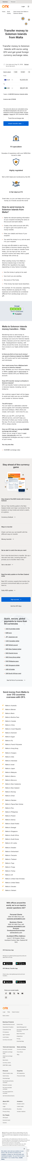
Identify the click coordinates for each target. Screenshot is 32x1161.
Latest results (20, 1106)
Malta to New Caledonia (13, 784)
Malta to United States (12, 882)
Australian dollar (13, 629)
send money (22, 371)
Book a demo (6, 1015)
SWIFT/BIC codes (7, 1065)
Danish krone (12, 653)
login (7, 227)
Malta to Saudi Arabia (12, 823)
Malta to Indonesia (11, 761)
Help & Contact (15, 1012)
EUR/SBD (26, 429)
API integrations (21, 1073)
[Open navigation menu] (28, 6)
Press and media (21, 1075)
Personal (13, 1)
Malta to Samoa (10, 820)
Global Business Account (9, 1024)
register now (12, 371)
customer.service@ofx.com (16, 919)
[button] (15, 72)
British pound (12, 645)
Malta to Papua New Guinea (14, 804)
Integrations (19, 1036)
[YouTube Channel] (22, 993)
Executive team (6, 1120)
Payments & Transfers (8, 1027)
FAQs (8, 1012)
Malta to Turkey (10, 871)
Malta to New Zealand (12, 788)
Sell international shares (8, 1095)
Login (23, 6)
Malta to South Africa (12, 835)
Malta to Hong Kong (11, 748)
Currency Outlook (21, 1049)
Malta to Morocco (11, 780)
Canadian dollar (12, 641)
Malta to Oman (10, 796)
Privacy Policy (6, 1111)
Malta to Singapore (11, 831)
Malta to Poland (10, 816)
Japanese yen (12, 637)
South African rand (13, 673)
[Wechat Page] (18, 993)
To (4, 84)
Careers (5, 1122)
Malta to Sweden (10, 847)
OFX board (5, 1117)
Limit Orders (6, 1037)
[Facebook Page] (6, 993)
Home (3, 11)
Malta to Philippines (11, 812)
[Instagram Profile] (6, 997)
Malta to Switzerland (11, 851)
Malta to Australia (10, 705)
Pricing (18, 1038)
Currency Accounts (7, 1039)
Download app (6, 1078)
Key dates (19, 1109)
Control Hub (20, 1024)
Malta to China (10, 725)
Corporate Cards (7, 1029)
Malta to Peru (9, 808)
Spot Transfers (6, 1034)
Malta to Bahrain (10, 709)
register (5, 114)
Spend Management (21, 1027)
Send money (6, 1075)
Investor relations (21, 1111)
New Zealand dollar (13, 649)
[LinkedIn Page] (10, 993)
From (4, 75)
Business (5, 1)
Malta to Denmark (11, 733)
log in (11, 114)
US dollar (10, 669)
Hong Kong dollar (13, 657)
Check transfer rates (8, 1073)
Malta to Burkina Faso (12, 717)
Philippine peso (12, 661)
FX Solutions (6, 1032)
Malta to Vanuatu (10, 886)
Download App (20, 1041)
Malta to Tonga (10, 867)
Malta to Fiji (9, 740)
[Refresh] (4, 64)
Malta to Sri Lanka (11, 843)
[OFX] (5, 6)
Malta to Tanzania (11, 855)
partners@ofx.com (16, 932)
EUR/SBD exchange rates (12, 450)
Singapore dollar (13, 665)
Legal (4, 1106)
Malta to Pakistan (10, 800)
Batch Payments (21, 1033)
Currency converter (7, 1049)
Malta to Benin (9, 713)
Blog (18, 1054)
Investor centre (20, 1103)
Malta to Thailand (10, 859)
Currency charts (7, 1062)
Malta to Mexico (10, 776)
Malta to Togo (9, 863)
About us (5, 1103)
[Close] (24, 1149)
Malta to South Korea (12, 839)
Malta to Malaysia (11, 772)
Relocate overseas (7, 1085)
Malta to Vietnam (10, 890)
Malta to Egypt (10, 737)
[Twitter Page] (14, 993)
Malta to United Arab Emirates (15, 879)
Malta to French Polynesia (13, 744)
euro (9, 633)
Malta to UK (9, 875)
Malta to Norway (10, 792)
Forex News (20, 1052)
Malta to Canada (10, 721)
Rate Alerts (5, 1060)
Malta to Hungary (10, 753)
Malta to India (9, 757)
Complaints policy (7, 1109)
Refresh (26, 64)
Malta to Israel (9, 764)
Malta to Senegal (10, 827)
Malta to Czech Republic (13, 729)
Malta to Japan (10, 768)
